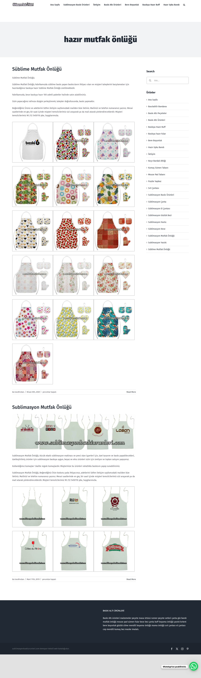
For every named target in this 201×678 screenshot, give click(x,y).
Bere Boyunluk (155, 140)
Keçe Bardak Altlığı (157, 161)
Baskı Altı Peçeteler (157, 113)
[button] (184, 5)
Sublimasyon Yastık (157, 242)
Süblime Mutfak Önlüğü (37, 69)
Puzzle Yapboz (154, 181)
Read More (131, 392)
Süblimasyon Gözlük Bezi (160, 215)
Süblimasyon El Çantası (159, 208)
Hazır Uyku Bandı (156, 147)
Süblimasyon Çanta (157, 202)
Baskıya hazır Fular (157, 134)
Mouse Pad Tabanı (156, 174)
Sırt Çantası (153, 188)
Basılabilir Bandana (157, 106)
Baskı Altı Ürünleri (156, 120)
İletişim (151, 154)
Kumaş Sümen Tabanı (158, 168)
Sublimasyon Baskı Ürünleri (161, 195)
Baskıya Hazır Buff (157, 127)
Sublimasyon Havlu (157, 222)
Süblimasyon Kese (156, 229)
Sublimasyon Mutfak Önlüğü (42, 407)
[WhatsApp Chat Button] (193, 666)
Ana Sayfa (153, 100)
